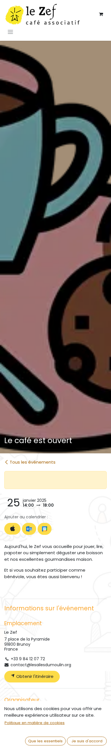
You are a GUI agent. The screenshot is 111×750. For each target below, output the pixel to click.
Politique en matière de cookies (35, 722)
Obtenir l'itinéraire (34, 676)
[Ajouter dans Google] (45, 529)
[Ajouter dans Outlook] (29, 529)
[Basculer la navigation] (10, 32)
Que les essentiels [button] (45, 741)
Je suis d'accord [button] (86, 741)
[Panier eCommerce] (101, 14)
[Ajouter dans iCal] (12, 529)
